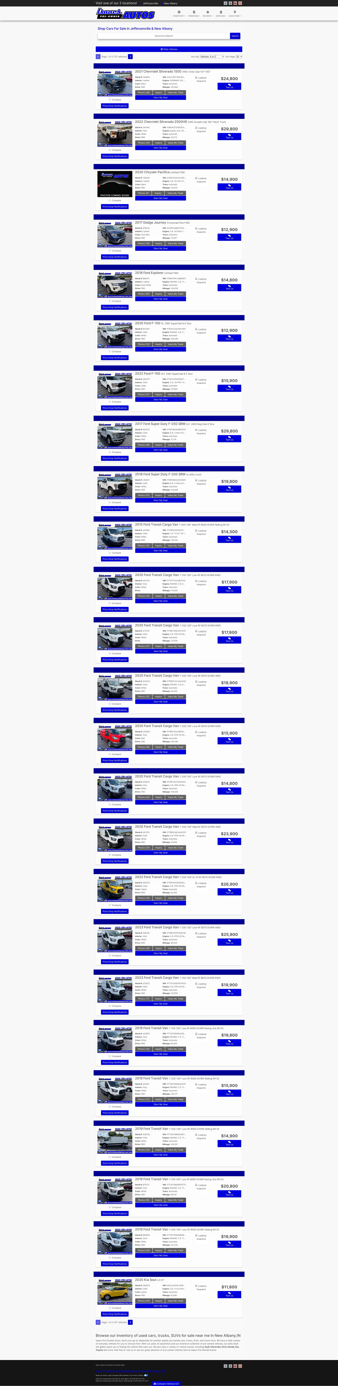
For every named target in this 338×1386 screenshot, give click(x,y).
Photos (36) (144, 92)
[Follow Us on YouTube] (235, 3)
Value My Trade (175, 92)
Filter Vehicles (170, 49)
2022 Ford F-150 (164, 373)
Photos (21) (143, 495)
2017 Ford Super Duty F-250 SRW (174, 424)
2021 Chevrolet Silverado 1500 (172, 71)
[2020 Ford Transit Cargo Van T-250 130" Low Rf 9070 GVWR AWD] (115, 687)
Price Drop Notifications (115, 105)
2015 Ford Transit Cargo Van (182, 524)
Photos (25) (144, 596)
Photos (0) (143, 193)
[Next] (130, 56)
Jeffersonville (150, 3)
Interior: (138, 80)
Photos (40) (144, 445)
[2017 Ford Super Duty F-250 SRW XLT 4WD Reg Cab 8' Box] (115, 435)
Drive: (137, 87)
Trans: (165, 84)
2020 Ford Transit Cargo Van (177, 575)
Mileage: (166, 87)
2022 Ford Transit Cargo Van (178, 877)
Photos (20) (144, 142)
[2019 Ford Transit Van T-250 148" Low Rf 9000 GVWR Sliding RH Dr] (115, 1140)
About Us (103, 1365)
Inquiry (158, 92)
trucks (189, 1340)
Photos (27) (144, 394)
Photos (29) (144, 243)
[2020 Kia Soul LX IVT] (115, 1291)
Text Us (229, 87)
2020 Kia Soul (149, 1280)
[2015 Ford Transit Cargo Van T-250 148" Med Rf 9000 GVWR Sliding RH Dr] (115, 536)
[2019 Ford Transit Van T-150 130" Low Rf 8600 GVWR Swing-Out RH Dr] (115, 1039)
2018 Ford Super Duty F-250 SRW (168, 474)
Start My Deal (161, 97)
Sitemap (125, 1375)
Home (97, 1365)
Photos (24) (144, 797)
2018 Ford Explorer (156, 273)
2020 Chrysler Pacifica (160, 172)
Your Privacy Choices (137, 1375)
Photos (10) (143, 1200)
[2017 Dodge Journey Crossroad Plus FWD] (115, 234)
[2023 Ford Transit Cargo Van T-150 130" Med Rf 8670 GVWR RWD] (115, 989)
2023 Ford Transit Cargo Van (177, 927)
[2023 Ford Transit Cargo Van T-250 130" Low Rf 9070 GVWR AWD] (115, 939)
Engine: (166, 80)
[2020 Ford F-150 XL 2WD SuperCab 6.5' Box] (115, 335)
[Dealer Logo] (125, 13)
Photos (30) (144, 948)
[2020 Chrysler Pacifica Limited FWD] (115, 183)
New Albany (170, 3)
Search (235, 36)
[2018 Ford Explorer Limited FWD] (115, 284)
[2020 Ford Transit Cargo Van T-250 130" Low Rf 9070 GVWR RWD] (115, 637)
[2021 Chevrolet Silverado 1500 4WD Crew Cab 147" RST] (115, 83)
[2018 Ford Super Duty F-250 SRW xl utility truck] (115, 486)
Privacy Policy (120, 1365)
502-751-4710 (139, 1379)
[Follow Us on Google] (240, 3)
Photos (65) (144, 293)
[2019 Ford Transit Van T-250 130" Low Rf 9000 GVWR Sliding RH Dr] (115, 1090)
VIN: (164, 77)
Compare (116, 99)
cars (183, 1340)
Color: (138, 84)
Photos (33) (144, 898)
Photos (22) (144, 344)
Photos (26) (144, 747)
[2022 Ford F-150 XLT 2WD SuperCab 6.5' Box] (115, 385)
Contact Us (111, 1365)
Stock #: (138, 77)
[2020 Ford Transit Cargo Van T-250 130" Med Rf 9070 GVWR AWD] (115, 838)
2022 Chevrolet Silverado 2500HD (180, 122)
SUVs (196, 1340)
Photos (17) (143, 998)
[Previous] (98, 56)
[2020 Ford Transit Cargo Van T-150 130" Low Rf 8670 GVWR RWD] (115, 586)
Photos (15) (143, 545)
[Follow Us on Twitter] (230, 3)
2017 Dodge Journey (162, 222)
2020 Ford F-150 (163, 323)
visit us (129, 1350)
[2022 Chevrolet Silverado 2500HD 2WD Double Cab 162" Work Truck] (115, 133)
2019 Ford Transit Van (179, 1028)
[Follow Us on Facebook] (225, 3)
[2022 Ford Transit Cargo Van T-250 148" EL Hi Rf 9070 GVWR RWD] (115, 888)
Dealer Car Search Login (103, 1375)
